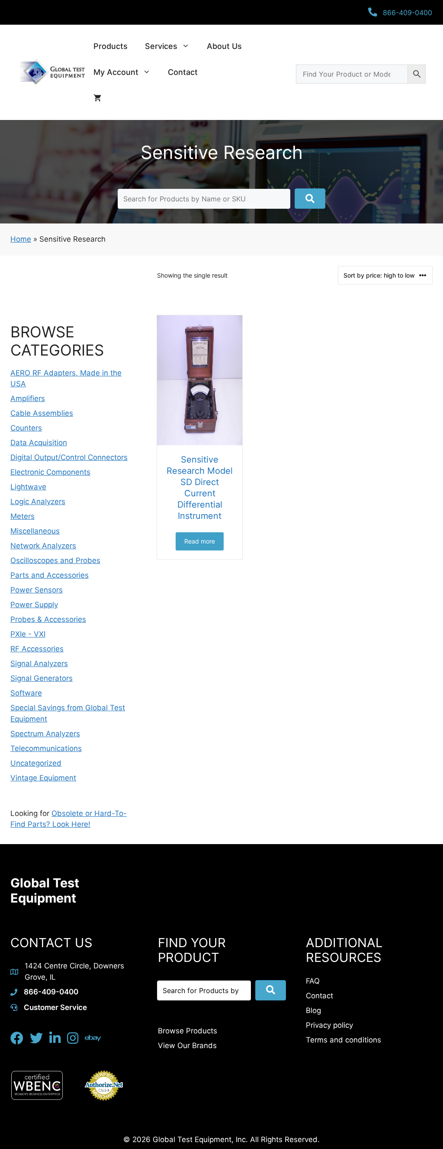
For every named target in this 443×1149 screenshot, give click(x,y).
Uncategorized (35, 763)
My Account (115, 72)
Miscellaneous (35, 531)
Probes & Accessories (48, 619)
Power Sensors (36, 590)
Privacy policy (329, 1025)
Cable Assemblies (41, 413)
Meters (22, 516)
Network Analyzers (43, 545)
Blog (313, 1010)
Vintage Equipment (43, 778)
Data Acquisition (38, 442)
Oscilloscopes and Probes (55, 560)
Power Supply (34, 604)
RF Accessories (37, 648)
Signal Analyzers (39, 663)
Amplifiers (27, 398)
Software (26, 693)
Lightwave (28, 486)
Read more (199, 541)
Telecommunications (46, 748)
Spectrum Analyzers (45, 733)
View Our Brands (187, 1045)
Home (20, 239)
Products (110, 46)
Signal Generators (41, 678)
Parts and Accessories (49, 575)
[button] (310, 198)
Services (161, 46)
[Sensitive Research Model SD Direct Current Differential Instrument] (199, 380)
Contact (183, 72)
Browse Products (187, 1030)
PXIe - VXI (27, 634)
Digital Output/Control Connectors (69, 457)
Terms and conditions (343, 1040)
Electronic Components (50, 472)
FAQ (313, 981)
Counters (26, 428)
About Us (224, 46)
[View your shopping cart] (97, 98)
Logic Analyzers (37, 501)
